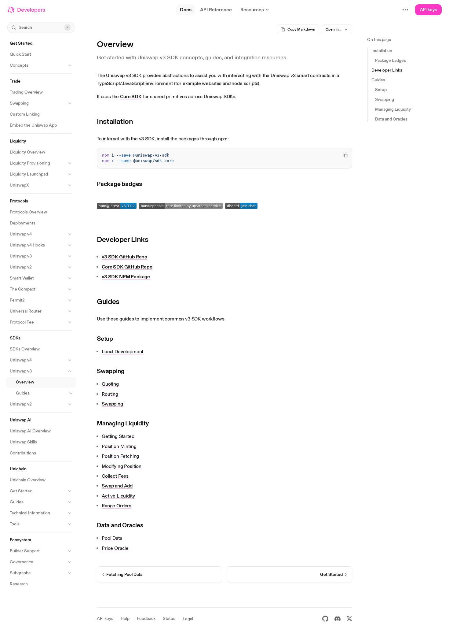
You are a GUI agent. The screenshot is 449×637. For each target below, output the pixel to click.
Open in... (333, 29)
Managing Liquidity (122, 423)
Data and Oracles (120, 525)
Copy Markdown (301, 29)
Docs (186, 10)
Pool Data (112, 538)
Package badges (119, 183)
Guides (108, 301)
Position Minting (119, 446)
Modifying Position (121, 466)
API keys (428, 9)
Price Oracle (115, 548)
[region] (224, 158)
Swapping (110, 371)
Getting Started (118, 436)
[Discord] (337, 619)
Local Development (122, 351)
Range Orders (116, 506)
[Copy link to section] (138, 121)
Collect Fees (115, 476)
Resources (252, 10)
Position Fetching (120, 456)
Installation (115, 121)
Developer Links (122, 239)
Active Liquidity (118, 496)
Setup (105, 338)
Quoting (110, 384)
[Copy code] (345, 155)
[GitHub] (325, 619)
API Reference (216, 10)
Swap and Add (117, 486)
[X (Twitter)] (349, 618)
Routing (110, 394)
